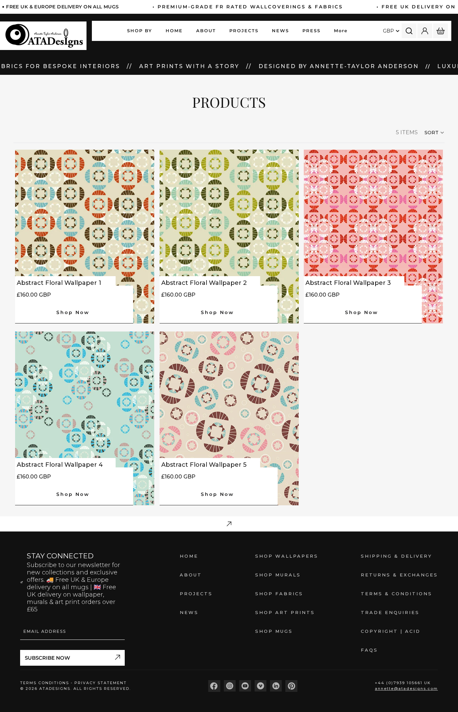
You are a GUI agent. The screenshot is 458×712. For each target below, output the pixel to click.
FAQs (369, 650)
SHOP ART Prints (285, 612)
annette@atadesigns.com (406, 688)
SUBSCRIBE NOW (47, 658)
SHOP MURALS (278, 574)
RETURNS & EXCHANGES (399, 574)
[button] (434, 132)
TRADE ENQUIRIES (390, 612)
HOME (189, 556)
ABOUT (191, 574)
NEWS (189, 612)
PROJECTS (196, 593)
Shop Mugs (274, 631)
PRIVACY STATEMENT (100, 682)
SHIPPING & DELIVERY (396, 556)
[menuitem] (340, 30)
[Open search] (409, 30)
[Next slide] (433, 236)
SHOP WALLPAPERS (286, 556)
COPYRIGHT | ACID (390, 631)
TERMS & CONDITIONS (396, 593)
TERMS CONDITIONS (45, 682)
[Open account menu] (424, 30)
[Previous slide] (314, 236)
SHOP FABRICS (279, 593)
